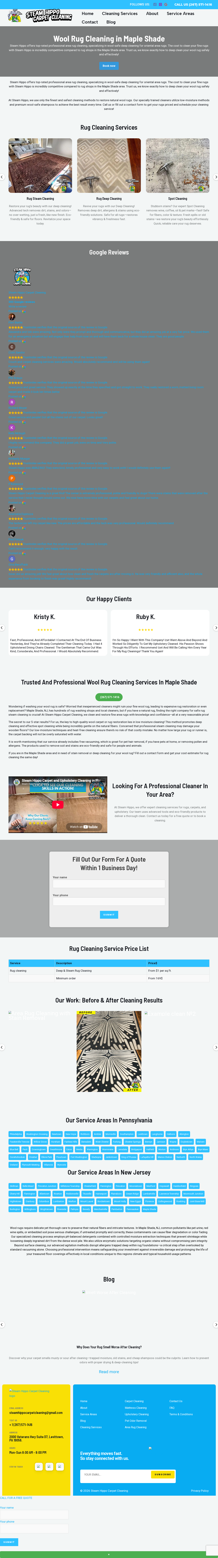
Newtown (56, 1134)
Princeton (120, 1186)
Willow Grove (40, 1141)
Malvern (201, 1141)
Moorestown (135, 1186)
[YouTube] (49, 1467)
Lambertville (149, 1193)
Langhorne (157, 1134)
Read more (109, 1371)
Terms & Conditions (181, 1414)
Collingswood (165, 1201)
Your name (60, 877)
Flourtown (61, 1157)
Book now (109, 65)
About (152, 13)
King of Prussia (128, 1157)
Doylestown (186, 1141)
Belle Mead (28, 1186)
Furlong (117, 1141)
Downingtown (39, 1149)
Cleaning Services (120, 13)
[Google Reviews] (166, 4)
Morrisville (111, 1134)
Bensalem (86, 1141)
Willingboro (30, 1209)
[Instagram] (160, 4)
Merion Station (165, 1157)
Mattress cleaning (136, 1407)
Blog (111, 22)
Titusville (87, 1193)
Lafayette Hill (147, 1157)
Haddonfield (179, 1186)
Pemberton (117, 1209)
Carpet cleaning (134, 1401)
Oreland (14, 1164)
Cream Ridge (132, 1193)
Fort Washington (79, 1157)
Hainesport (101, 1193)
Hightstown (15, 1201)
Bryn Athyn (188, 1149)
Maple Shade (149, 1209)
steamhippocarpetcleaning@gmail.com (36, 1412)
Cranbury (30, 1201)
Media (79, 1149)
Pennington (105, 1186)
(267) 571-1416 (109, 697)
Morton (162, 1149)
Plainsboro (116, 1193)
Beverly (86, 1209)
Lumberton (58, 1201)
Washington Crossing (37, 1134)
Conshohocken (17, 1157)
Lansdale (122, 1149)
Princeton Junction (47, 1186)
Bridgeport (136, 1149)
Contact (90, 22)
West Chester (102, 1141)
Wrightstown (46, 1209)
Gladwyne (96, 1157)
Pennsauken (133, 1209)
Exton (69, 1149)
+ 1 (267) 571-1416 (20, 1425)
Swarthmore (56, 1149)
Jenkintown (111, 1157)
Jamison (161, 1141)
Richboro (85, 1134)
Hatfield (150, 1149)
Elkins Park (46, 1157)
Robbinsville (72, 1193)
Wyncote (61, 1164)
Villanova (48, 1164)
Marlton (72, 1201)
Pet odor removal (136, 1420)
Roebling (180, 1201)
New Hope (71, 1134)
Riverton (58, 1193)
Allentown (44, 1193)
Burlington (15, 1209)
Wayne (173, 1141)
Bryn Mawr (203, 1149)
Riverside (61, 1209)
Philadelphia (16, 1134)
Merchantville (100, 1209)
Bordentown (104, 1201)
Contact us (175, 1401)
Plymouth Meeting (31, 1164)
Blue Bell (14, 1149)
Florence (149, 1201)
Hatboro (171, 1134)
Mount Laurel (86, 1201)
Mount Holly (120, 1201)
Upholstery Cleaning (137, 1414)
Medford (150, 1186)
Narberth (181, 1157)
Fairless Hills (71, 1141)
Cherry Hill (15, 1193)
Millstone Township (70, 1186)
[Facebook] (155, 4)
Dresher (33, 1157)
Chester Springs (133, 1141)
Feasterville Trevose (19, 1141)
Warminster (107, 1149)
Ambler (97, 1134)
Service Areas (180, 13)
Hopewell (164, 1186)
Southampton (127, 1134)
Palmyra (74, 1209)
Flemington (29, 1193)
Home (88, 13)
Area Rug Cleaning (135, 1427)
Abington (184, 1134)
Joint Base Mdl (197, 1201)
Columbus (44, 1201)
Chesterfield (90, 1186)
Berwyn (148, 1141)
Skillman (14, 1186)
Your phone (60, 895)
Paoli (25, 1149)
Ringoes (194, 1186)
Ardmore (174, 1149)
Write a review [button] (18, 306)
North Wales (196, 1157)
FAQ (171, 1407)
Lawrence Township (169, 1193)
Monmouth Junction (193, 1193)
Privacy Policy (200, 1490)
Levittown (142, 1134)
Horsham (55, 1141)
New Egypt (135, 1201)
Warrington (92, 1149)
